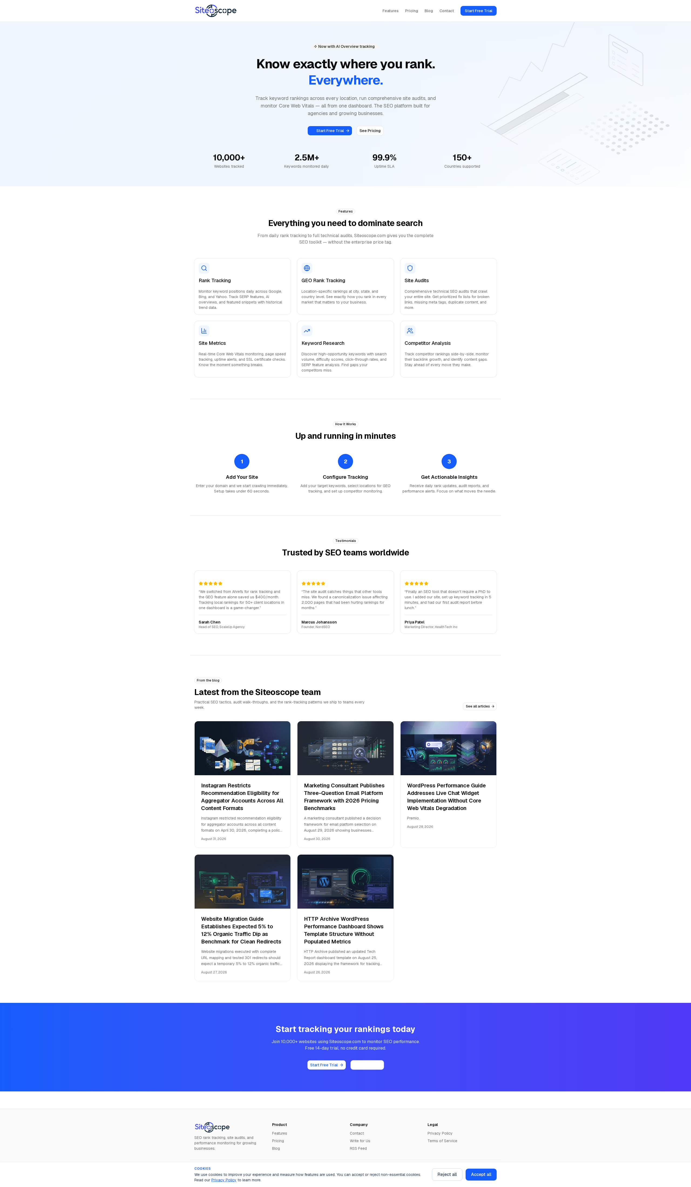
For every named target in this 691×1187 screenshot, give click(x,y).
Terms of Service (442, 1140)
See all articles (478, 706)
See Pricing (370, 130)
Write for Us (360, 1140)
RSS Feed (358, 1148)
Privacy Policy (223, 1180)
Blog (429, 10)
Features (390, 10)
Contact (446, 10)
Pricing (411, 10)
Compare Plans (367, 1065)
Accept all (481, 1174)
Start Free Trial (478, 10)
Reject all (447, 1174)
